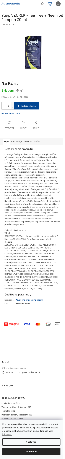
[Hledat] (42, 4)
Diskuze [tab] (28, 141)
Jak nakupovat (8, 410)
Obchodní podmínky (11, 403)
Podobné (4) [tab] (16, 141)
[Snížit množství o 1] (12, 107)
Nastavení (31, 442)
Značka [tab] (37, 141)
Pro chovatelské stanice (12, 418)
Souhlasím (31, 451)
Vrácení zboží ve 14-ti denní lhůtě (16, 407)
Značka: (8, 24)
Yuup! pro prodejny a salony (29, 299)
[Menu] (58, 4)
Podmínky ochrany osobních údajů (17, 414)
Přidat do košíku (28, 106)
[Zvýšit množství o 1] (12, 104)
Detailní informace (10, 113)
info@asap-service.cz (16, 368)
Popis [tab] (6, 141)
